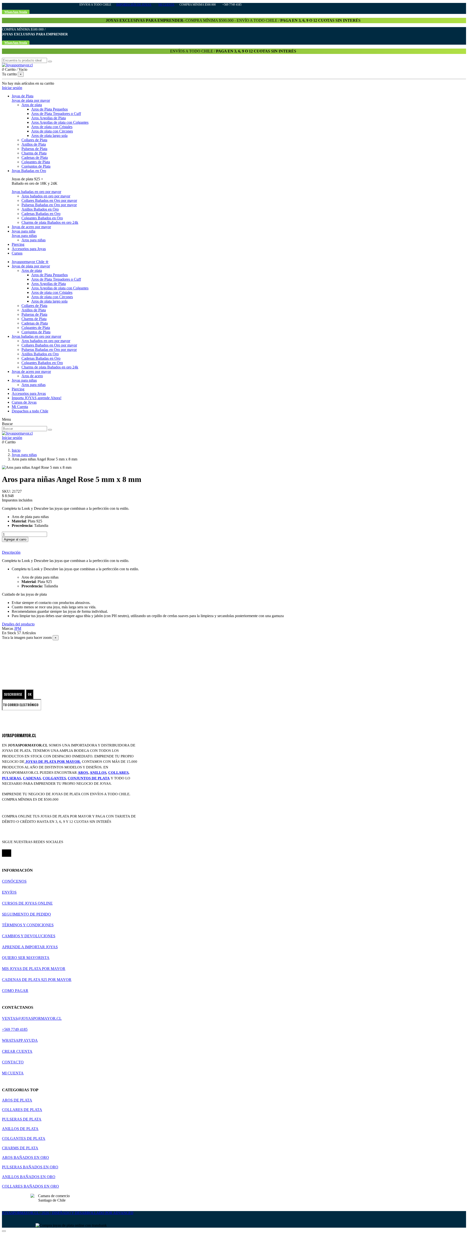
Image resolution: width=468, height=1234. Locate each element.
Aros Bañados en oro (25, 1157)
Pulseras (11, 778)
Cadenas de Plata (34, 157)
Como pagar (15, 991)
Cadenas (32, 778)
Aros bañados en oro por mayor (45, 196)
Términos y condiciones (28, 925)
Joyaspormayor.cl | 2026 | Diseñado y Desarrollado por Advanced (67, 1213)
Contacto (13, 1062)
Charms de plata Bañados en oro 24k (49, 222)
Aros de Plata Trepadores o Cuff (56, 114)
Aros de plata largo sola (49, 135)
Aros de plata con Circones (52, 131)
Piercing (18, 389)
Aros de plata (31, 105)
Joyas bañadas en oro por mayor (36, 192)
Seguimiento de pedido (26, 914)
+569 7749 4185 (15, 1029)
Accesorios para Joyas (29, 393)
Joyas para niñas (24, 236)
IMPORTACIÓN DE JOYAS (134, 4)
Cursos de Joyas (24, 402)
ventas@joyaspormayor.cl (32, 1018)
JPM (17, 628)
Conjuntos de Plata (35, 166)
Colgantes (54, 778)
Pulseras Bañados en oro (30, 1167)
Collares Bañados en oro (30, 1186)
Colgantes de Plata (35, 162)
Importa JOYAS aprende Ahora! (36, 398)
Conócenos (14, 881)
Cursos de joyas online (27, 903)
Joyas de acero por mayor (31, 371)
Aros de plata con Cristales (51, 127)
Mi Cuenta (20, 407)
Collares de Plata (34, 140)
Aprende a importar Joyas (30, 947)
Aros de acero (32, 376)
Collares (118, 773)
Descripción (11, 552)
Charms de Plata (34, 153)
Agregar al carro (15, 539)
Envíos (9, 892)
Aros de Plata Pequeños (49, 109)
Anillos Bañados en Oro (40, 209)
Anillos (98, 773)
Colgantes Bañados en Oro (42, 218)
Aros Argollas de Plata (48, 118)
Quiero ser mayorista (25, 958)
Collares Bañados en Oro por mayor (49, 200)
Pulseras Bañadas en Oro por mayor (49, 205)
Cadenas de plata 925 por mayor (36, 980)
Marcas (7, 628)
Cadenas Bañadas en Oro (40, 214)
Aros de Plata (17, 1100)
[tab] (234, 552)
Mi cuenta (166, 4)
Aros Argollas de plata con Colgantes (59, 122)
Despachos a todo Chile (30, 411)
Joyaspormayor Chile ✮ (30, 262)
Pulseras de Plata (34, 149)
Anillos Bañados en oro (28, 1177)
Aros (83, 773)
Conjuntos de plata (89, 778)
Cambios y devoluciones (28, 936)
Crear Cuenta (17, 1051)
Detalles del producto (18, 624)
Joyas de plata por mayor (31, 100)
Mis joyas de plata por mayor (33, 969)
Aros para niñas (33, 240)
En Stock (9, 633)
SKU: (7, 491)
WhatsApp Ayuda (20, 1040)
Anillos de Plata (33, 144)
